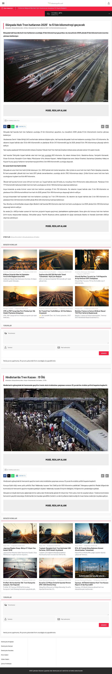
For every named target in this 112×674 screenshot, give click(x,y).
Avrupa (41, 272)
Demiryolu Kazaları (14, 580)
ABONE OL (22, 126)
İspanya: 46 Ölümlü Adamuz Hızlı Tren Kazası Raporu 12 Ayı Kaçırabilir (91, 584)
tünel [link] (71, 214)
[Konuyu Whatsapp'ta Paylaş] (12, 126)
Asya (25, 380)
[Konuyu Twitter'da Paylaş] (8, 126)
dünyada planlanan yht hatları (30, 237)
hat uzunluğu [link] (46, 155)
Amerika (6, 272)
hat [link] (68, 142)
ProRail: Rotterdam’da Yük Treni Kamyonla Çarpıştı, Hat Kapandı (19, 584)
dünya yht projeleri (16, 237)
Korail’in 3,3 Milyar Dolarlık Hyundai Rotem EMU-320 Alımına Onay (55, 584)
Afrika (26, 28)
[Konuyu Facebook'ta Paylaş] (5, 126)
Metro (80, 545)
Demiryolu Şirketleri (51, 308)
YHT (81, 308)
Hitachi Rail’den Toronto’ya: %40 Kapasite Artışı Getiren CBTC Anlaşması (91, 277)
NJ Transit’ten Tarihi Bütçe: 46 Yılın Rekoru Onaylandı (55, 312)
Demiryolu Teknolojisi (87, 272)
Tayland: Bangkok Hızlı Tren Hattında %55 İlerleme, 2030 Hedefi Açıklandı (55, 549)
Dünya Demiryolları (17, 28)
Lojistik (10, 308)
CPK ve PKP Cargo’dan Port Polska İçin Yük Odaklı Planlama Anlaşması (19, 312)
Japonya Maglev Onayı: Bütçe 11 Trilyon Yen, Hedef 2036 (19, 549)
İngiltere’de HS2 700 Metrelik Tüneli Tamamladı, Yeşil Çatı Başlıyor (52, 275)
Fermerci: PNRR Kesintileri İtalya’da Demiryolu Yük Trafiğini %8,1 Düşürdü (41, 8)
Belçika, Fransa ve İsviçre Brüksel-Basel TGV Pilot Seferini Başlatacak (90, 312)
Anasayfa (8, 28)
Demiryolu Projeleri (15, 272)
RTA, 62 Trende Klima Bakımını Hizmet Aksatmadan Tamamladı (89, 549)
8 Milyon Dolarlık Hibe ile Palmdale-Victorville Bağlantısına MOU (16, 275)
